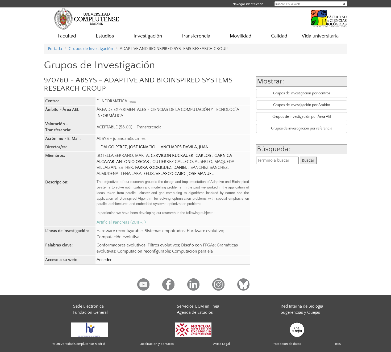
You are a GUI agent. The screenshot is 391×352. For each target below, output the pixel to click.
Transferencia (195, 36)
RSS (338, 344)
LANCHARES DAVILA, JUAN (184, 147)
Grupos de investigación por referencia (301, 128)
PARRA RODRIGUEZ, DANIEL (161, 167)
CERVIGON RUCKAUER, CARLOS (181, 155)
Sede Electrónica (88, 306)
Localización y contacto (156, 344)
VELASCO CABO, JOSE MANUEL (185, 173)
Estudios (105, 36)
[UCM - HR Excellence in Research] (89, 329)
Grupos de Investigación (91, 48)
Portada (55, 48)
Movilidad (240, 36)
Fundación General (90, 312)
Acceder (104, 259)
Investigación (148, 36)
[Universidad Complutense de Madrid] (86, 18)
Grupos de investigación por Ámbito (301, 105)
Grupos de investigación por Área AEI (301, 117)
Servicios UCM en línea (198, 306)
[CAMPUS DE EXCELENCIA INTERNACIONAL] (193, 329)
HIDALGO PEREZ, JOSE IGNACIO (126, 147)
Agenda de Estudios (195, 312)
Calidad (279, 36)
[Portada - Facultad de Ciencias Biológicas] (328, 18)
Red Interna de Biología (302, 306)
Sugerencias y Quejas (300, 312)
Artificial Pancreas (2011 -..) (121, 222)
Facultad (67, 36)
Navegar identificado (247, 4)
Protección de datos (286, 344)
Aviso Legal (221, 344)
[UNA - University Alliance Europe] (297, 329)
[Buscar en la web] (344, 3)
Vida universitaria (320, 36)
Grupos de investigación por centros (301, 93)
